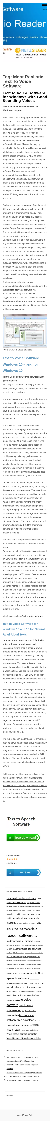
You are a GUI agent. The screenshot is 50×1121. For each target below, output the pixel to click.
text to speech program (14, 968)
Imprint (19, 1115)
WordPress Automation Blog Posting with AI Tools (24, 1073)
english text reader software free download (26, 906)
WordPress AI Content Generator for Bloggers (23, 1080)
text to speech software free (28, 983)
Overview (10, 1095)
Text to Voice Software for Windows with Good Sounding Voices (25, 97)
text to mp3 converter (32, 953)
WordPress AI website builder (24, 1038)
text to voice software (27, 782)
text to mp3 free (28, 957)
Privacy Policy (28, 1115)
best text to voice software (28, 774)
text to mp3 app (19, 953)
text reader (25, 928)
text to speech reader (24, 973)
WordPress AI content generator (22, 1034)
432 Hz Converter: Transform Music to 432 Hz (23, 1076)
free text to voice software (23, 914)
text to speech (17, 960)
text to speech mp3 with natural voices (28, 964)
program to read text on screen (25, 923)
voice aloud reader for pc (30, 1030)
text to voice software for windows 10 (26, 789)
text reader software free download (25, 949)
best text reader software (21, 898)
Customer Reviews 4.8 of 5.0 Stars (13, 859)
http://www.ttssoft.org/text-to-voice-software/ (23, 616)
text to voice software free (15, 793)
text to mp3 (10, 953)
